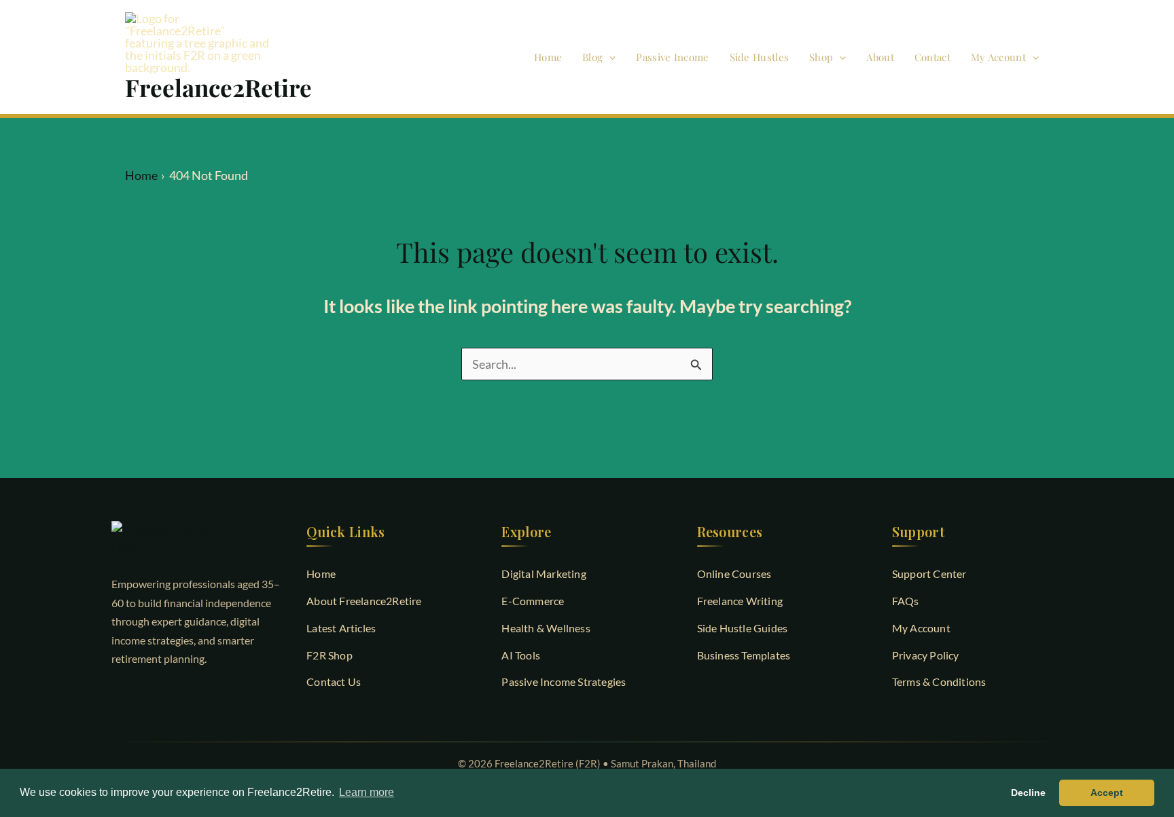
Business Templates (744, 655)
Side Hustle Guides (742, 627)
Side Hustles (759, 57)
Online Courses (734, 573)
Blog (592, 57)
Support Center (929, 573)
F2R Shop (329, 655)
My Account (998, 57)
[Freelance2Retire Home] (196, 539)
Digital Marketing (543, 573)
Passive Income (672, 57)
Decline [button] (1028, 792)
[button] (609, 57)
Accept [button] (1106, 792)
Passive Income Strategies (563, 681)
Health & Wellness (545, 627)
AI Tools (520, 655)
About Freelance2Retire (363, 600)
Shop (821, 57)
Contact (932, 57)
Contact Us (333, 681)
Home (548, 57)
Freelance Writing (740, 600)
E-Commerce (532, 600)
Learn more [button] (366, 792)
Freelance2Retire (218, 87)
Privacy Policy (925, 655)
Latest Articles (341, 627)
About (880, 57)
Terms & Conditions (939, 681)
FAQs (905, 600)
